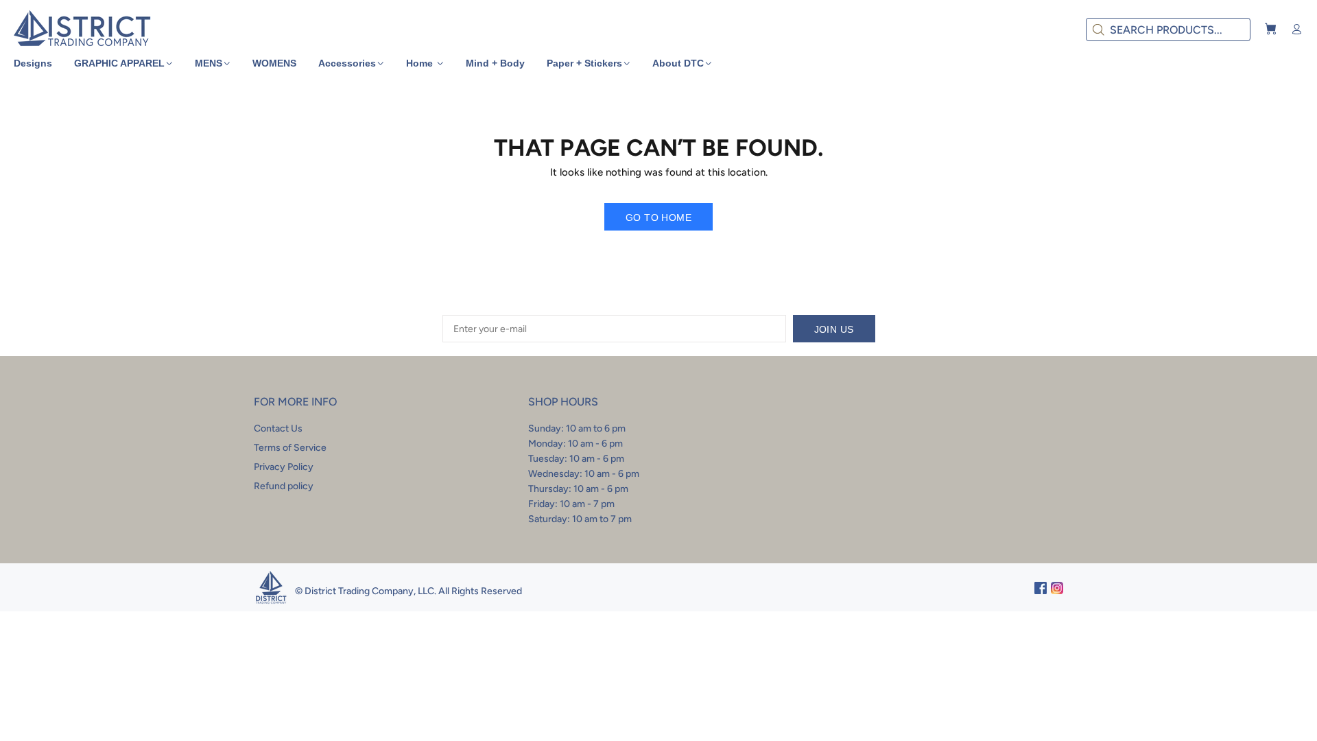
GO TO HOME (658, 217)
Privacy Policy (283, 467)
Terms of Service (290, 448)
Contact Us (278, 428)
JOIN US (834, 329)
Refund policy (283, 486)
